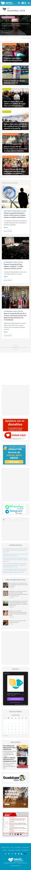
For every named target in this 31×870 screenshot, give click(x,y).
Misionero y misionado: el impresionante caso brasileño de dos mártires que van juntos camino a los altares (18, 613)
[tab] (9, 814)
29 (22, 732)
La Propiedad (17, 847)
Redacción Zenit (8, 231)
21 (19, 729)
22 (22, 729)
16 (26, 726)
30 (26, 732)
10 (4, 726)
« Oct (4, 735)
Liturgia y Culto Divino (9, 44)
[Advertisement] (15, 368)
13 (15, 726)
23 (26, 729)
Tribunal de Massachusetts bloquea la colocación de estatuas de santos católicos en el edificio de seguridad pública (15, 565)
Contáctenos (25, 850)
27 (15, 732)
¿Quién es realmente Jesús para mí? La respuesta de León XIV (9, 759)
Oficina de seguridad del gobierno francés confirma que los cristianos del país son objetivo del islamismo (15, 215)
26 (12, 732)
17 (4, 729)
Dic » (7, 735)
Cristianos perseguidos (12, 211)
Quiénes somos (5, 847)
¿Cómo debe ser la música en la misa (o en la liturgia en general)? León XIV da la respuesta (18, 585)
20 (15, 729)
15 (22, 726)
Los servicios (25, 847)
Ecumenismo (6, 134)
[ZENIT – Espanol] (8, 3)
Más (15, 347)
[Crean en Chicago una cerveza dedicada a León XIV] (15, 75)
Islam (24, 211)
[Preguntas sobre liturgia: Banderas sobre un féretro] (15, 52)
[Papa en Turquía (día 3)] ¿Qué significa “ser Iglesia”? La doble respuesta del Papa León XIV (13, 266)
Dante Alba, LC (5, 32)
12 (12, 726)
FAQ (12, 847)
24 (4, 732)
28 (19, 732)
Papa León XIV (6, 66)
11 (8, 726)
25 (8, 732)
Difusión (5, 850)
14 (19, 726)
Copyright (18, 850)
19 (12, 729)
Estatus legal (11, 850)
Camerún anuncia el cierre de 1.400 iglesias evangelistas (17, 621)
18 (8, 729)
